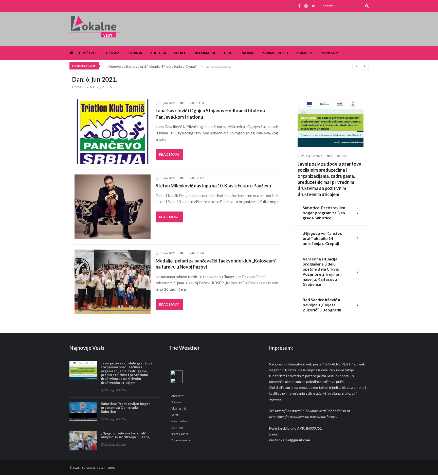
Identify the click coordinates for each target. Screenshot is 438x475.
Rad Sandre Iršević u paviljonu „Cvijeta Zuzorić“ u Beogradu (322, 304)
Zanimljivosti (275, 53)
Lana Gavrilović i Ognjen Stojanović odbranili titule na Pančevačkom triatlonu (210, 113)
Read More (169, 154)
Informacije (205, 53)
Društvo (87, 53)
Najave (248, 53)
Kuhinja (134, 53)
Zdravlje (304, 53)
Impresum (329, 53)
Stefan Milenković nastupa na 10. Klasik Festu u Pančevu (213, 185)
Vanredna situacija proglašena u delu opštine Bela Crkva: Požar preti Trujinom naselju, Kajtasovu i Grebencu (322, 271)
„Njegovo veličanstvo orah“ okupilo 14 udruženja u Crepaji (151, 66)
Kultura (158, 53)
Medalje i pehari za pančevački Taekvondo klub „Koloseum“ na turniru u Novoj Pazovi (216, 264)
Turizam (111, 53)
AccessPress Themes (100, 467)
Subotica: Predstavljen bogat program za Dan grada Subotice (324, 212)
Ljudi (228, 53)
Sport (180, 53)
